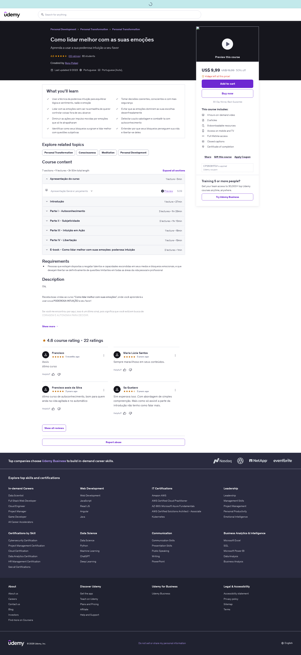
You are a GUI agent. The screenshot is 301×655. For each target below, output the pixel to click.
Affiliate (84, 609)
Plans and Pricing (89, 604)
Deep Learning (88, 561)
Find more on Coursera (20, 620)
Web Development (90, 495)
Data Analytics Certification (22, 556)
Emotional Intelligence (236, 516)
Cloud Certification (18, 550)
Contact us (14, 604)
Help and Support (89, 614)
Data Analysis (231, 556)
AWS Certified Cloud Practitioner (169, 500)
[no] (59, 374)
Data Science (87, 540)
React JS (85, 506)
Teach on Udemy (89, 598)
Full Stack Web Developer (22, 500)
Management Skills (234, 500)
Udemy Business (54, 461)
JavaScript (85, 500)
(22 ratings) (74, 56)
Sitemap (228, 604)
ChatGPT (85, 556)
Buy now (227, 93)
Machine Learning (89, 550)
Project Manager (17, 511)
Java (82, 516)
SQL (226, 545)
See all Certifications (19, 566)
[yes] (53, 374)
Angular (84, 511)
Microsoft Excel (232, 540)
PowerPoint (158, 561)
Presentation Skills (162, 545)
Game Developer (17, 516)
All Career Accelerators (20, 522)
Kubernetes (158, 516)
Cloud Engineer (16, 506)
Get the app (86, 593)
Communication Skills (163, 540)
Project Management (235, 506)
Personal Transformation (94, 29)
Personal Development (63, 29)
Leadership (230, 495)
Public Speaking (160, 550)
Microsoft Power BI (234, 550)
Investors (13, 614)
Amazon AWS (159, 495)
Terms (227, 609)
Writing (156, 556)
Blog (10, 609)
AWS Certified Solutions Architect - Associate (176, 511)
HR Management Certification (24, 561)
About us (13, 593)
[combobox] (119, 14)
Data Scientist (16, 495)
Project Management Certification (26, 545)
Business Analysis (233, 561)
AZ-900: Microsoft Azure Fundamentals (173, 506)
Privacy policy (231, 598)
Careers (12, 598)
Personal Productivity (235, 511)
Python (84, 545)
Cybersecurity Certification (22, 540)
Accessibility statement (236, 593)
